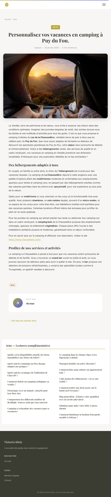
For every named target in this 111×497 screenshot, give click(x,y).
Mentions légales (11, 475)
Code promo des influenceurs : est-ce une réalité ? (79, 380)
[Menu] (104, 4)
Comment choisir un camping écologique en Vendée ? (28, 383)
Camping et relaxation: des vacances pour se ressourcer (28, 410)
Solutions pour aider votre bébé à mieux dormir (78, 407)
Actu (15, 19)
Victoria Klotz (13, 442)
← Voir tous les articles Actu (22, 320)
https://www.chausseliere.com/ (24, 239)
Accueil (8, 19)
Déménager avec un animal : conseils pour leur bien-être (27, 392)
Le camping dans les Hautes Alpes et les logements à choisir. (78, 356)
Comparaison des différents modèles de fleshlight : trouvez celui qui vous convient (27, 401)
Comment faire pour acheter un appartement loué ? (80, 371)
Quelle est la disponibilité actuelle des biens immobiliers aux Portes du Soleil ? (28, 356)
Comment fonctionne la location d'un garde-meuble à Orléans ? (80, 416)
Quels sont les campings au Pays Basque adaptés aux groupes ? (26, 365)
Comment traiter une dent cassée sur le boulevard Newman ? (78, 389)
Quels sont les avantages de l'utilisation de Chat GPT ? (27, 374)
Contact (7, 480)
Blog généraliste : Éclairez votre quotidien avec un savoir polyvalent (79, 398)
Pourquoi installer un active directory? (77, 363)
